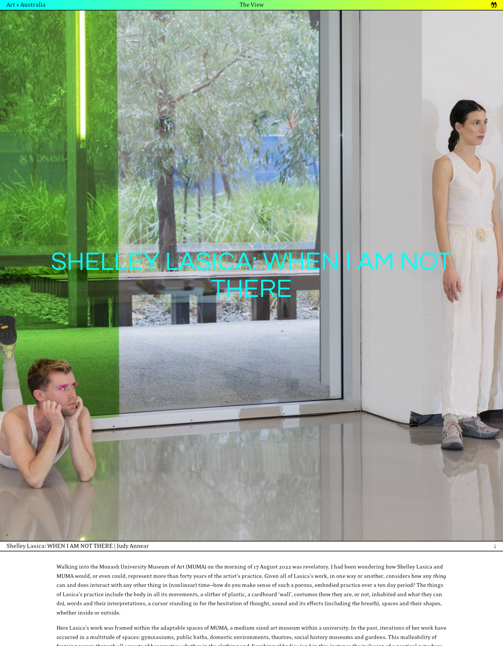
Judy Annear (133, 546)
